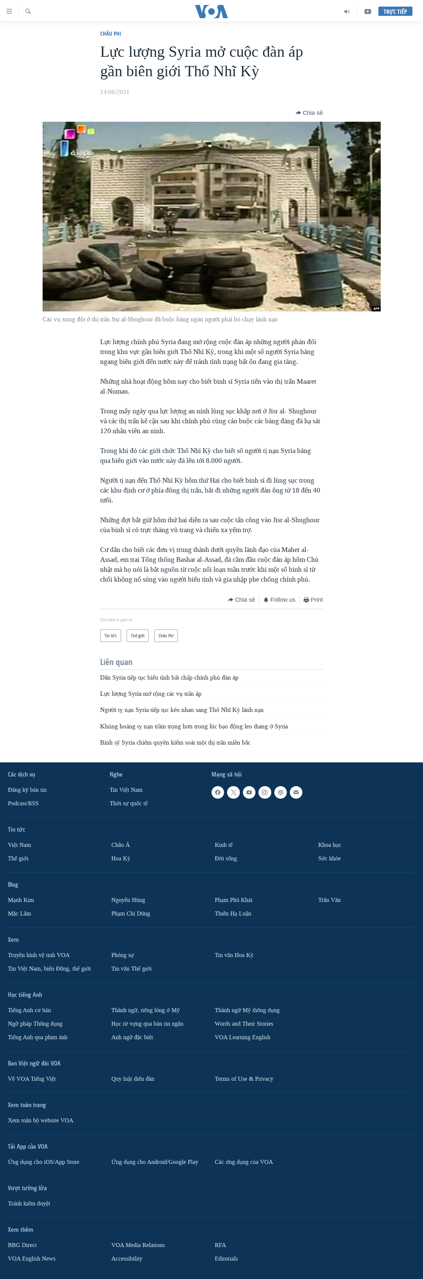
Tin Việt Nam (126, 790)
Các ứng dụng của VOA (244, 1162)
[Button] (309, 113)
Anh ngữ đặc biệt (132, 1037)
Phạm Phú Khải (233, 900)
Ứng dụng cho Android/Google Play (154, 1162)
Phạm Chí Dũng (130, 913)
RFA (220, 1245)
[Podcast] (280, 792)
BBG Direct (22, 1245)
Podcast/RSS (23, 803)
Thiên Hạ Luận (233, 913)
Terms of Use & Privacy (244, 1079)
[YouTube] (367, 11)
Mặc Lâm (19, 913)
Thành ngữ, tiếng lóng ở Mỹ (145, 1010)
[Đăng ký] (296, 792)
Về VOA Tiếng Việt (32, 1079)
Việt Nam (19, 845)
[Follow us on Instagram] (264, 792)
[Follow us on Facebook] (218, 792)
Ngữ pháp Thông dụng (35, 1024)
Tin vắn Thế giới (131, 969)
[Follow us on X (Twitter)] (233, 792)
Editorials (226, 1259)
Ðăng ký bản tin (27, 790)
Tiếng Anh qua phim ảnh (37, 1037)
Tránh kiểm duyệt (29, 1203)
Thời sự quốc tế (129, 803)
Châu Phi (110, 33)
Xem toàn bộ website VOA (40, 1120)
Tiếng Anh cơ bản (29, 1010)
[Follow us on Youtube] (249, 792)
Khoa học (329, 845)
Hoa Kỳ (120, 858)
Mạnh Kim (21, 900)
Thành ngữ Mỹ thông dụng (247, 1010)
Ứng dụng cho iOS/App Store (43, 1162)
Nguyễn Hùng (128, 900)
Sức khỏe (329, 858)
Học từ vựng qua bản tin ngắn (147, 1024)
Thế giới (18, 858)
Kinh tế (224, 845)
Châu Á (120, 845)
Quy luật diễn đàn (132, 1079)
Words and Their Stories (244, 1024)
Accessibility (126, 1259)
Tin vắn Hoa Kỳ (234, 955)
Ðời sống (226, 858)
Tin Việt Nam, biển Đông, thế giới (49, 969)
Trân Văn (329, 900)
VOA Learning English (242, 1037)
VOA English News (32, 1259)
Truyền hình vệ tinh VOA (39, 955)
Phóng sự (122, 955)
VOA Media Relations (138, 1245)
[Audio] (347, 11)
